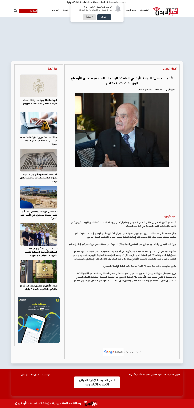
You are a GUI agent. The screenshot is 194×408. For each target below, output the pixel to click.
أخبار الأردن (131, 10)
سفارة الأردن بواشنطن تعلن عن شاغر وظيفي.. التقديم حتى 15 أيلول (38, 287)
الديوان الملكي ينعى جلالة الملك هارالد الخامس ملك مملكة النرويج (40, 102)
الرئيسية (144, 10)
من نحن (24, 375)
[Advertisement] (97, 23)
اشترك (104, 17)
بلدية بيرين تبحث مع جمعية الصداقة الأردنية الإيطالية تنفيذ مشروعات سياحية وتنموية (41, 252)
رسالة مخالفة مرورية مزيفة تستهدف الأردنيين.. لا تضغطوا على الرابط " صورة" (38, 141)
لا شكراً (89, 17)
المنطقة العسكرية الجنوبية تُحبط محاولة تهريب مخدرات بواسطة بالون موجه (38, 178)
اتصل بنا (35, 375)
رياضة (66, 10)
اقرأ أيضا (53, 68)
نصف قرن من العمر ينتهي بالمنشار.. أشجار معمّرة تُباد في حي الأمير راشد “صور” (38, 215)
